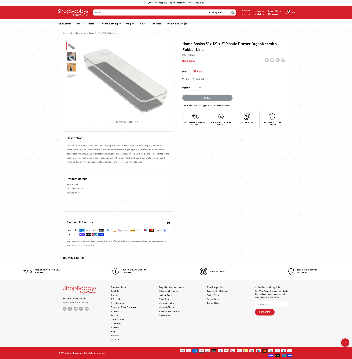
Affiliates (115, 335)
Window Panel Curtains (169, 311)
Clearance (156, 23)
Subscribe (264, 312)
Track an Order (117, 319)
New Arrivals (64, 23)
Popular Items (165, 315)
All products (75, 33)
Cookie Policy (213, 295)
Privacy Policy (213, 299)
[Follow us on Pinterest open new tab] (81, 309)
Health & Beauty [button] (110, 23)
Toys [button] (141, 23)
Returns (114, 315)
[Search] (232, 12)
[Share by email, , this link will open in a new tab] (283, 60)
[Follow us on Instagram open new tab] (65, 309)
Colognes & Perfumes (168, 291)
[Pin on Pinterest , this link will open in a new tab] (272, 60)
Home (65, 33)
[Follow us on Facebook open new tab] (70, 309)
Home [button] (91, 23)
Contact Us (116, 323)
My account (273, 14)
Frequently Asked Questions (123, 307)
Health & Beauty (166, 295)
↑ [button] (345, 342)
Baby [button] (128, 23)
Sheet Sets (164, 299)
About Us (115, 291)
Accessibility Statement (218, 291)
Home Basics (188, 60)
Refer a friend (117, 299)
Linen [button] (78, 23)
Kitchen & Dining (166, 307)
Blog (113, 331)
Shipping (115, 311)
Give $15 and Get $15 (176, 23)
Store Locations (118, 303)
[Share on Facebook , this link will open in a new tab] (267, 60)
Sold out (207, 97)
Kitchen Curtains (166, 303)
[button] (290, 12)
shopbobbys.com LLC (76, 353)
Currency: (246, 10)
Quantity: (186, 87)
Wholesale (115, 327)
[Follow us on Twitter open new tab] (76, 309)
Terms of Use (213, 303)
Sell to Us (115, 339)
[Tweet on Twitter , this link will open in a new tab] (278, 60)
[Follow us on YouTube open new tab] (87, 309)
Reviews (114, 295)
